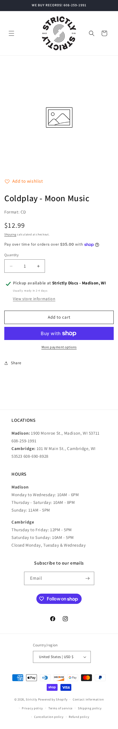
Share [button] (16, 362)
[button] (11, 33)
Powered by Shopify (53, 699)
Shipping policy (90, 708)
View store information (34, 298)
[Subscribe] (87, 578)
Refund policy (79, 717)
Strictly (31, 699)
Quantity (11, 254)
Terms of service (60, 708)
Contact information (88, 699)
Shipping (10, 234)
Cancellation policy (48, 717)
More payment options (59, 347)
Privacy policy (32, 708)
